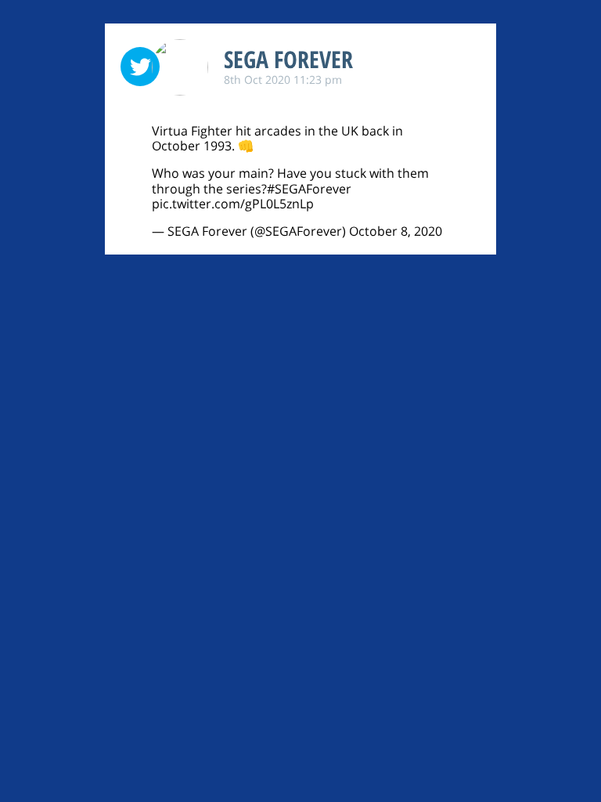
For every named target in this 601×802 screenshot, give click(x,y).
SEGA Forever (288, 59)
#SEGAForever (309, 188)
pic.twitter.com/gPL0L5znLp (233, 203)
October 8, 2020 (395, 231)
